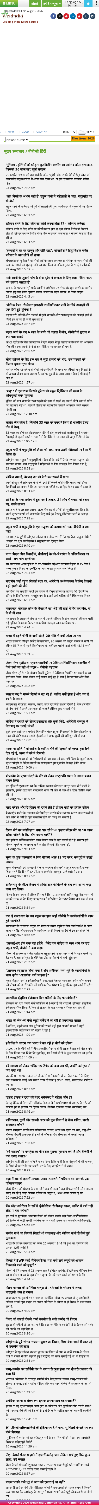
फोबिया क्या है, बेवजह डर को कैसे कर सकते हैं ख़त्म (37, 477)
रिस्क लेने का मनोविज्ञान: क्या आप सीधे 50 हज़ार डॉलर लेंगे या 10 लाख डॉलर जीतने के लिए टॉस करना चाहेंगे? (49, 832)
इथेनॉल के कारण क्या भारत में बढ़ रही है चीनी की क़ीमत (39, 1043)
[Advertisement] (49, 75)
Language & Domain (73, 3)
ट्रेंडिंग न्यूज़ (51, 3)
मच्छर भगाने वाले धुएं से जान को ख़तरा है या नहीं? (35, 1482)
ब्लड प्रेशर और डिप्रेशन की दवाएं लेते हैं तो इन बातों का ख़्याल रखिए (47, 807)
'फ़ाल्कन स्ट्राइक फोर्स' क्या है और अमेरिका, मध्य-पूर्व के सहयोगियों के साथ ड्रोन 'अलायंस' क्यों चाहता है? (48, 972)
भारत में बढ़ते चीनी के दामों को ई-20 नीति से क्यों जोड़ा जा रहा (43, 635)
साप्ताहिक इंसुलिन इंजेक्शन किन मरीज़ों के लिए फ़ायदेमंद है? (41, 997)
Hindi (35, 3)
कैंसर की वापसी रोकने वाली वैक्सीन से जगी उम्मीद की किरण (41, 1319)
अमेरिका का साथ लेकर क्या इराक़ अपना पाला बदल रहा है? (41, 1400)
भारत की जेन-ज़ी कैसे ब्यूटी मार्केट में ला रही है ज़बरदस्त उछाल (43, 1020)
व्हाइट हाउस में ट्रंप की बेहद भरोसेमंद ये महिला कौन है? (39, 1097)
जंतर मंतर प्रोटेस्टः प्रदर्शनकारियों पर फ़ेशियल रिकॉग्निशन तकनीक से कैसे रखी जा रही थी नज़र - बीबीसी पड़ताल (48, 664)
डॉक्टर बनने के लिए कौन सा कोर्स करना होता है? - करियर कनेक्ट (45, 223)
